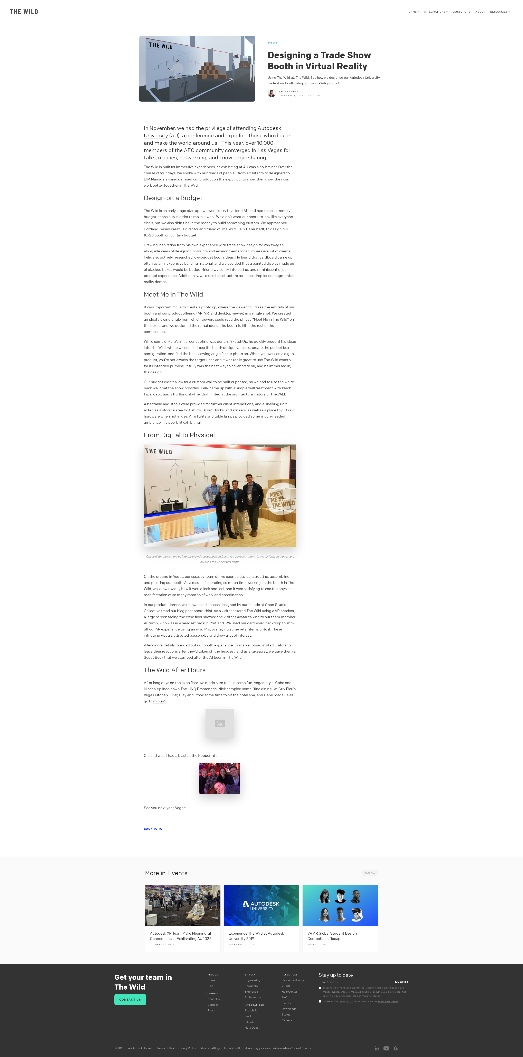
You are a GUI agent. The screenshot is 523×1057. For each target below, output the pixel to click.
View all (369, 872)
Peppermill (207, 755)
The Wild (151, 167)
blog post (185, 610)
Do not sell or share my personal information (257, 1048)
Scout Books (213, 410)
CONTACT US (130, 999)
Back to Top (154, 829)
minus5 (159, 701)
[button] (413, 11)
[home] (24, 11)
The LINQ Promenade (199, 688)
